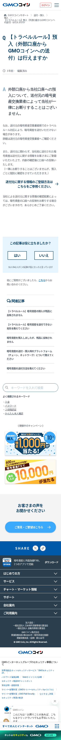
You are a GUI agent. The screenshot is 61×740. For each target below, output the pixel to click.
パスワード (10, 405)
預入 (6, 17)
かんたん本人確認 (14, 413)
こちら (41, 280)
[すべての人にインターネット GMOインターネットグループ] (26, 726)
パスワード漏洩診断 (10, 677)
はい (17, 255)
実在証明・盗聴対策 (10, 685)
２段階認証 (10, 409)
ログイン (46, 5)
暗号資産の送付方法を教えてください (26, 368)
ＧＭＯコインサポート (18, 15)
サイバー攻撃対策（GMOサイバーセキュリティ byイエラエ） (28, 689)
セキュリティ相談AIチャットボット (17, 681)
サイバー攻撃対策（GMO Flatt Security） (19, 694)
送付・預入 (39, 15)
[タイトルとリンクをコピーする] (43, 548)
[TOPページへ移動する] (16, 5)
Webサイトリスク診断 (32, 677)
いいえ (44, 255)
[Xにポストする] (35, 548)
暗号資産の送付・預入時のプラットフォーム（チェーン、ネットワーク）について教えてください (30, 354)
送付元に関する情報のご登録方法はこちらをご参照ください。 (29, 184)
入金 (7, 401)
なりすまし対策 (46, 694)
